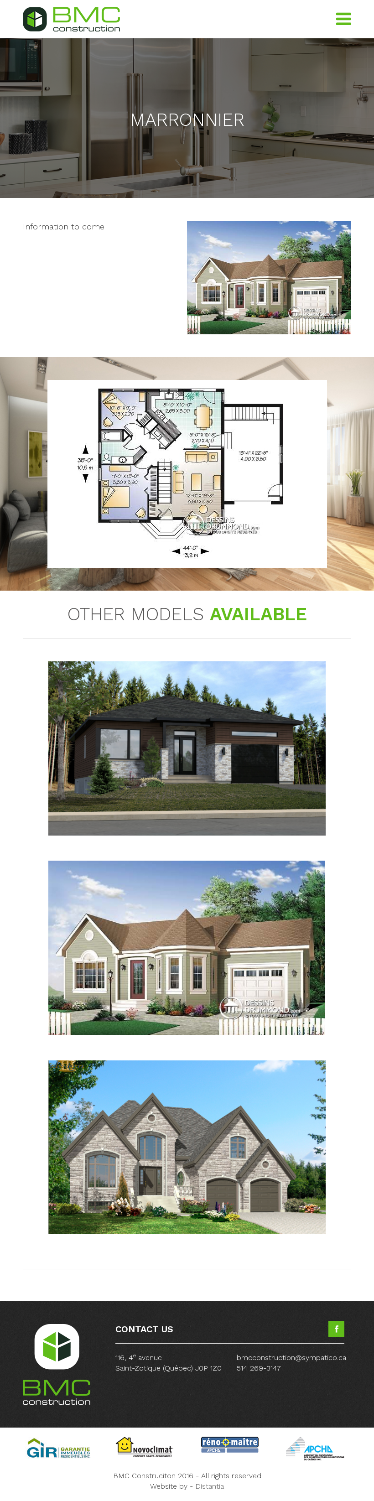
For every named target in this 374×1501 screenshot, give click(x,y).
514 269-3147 (259, 1368)
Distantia (209, 1486)
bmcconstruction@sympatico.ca (291, 1357)
